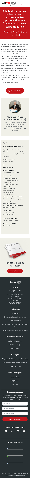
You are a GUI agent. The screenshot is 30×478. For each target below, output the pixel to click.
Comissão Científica (15, 321)
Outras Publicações (15, 366)
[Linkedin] (18, 431)
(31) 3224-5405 (15, 291)
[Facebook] (6, 431)
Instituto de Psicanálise (15, 341)
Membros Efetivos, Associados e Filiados (15, 331)
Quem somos (15, 313)
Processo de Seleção (15, 345)
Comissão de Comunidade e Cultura (15, 317)
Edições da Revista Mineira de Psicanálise (15, 359)
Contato (15, 384)
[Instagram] (12, 431)
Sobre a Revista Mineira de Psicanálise (15, 363)
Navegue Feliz (21, 475)
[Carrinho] (21, 3)
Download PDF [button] (16, 90)
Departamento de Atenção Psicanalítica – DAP (15, 326)
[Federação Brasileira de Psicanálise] (15, 465)
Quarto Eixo (15, 348)
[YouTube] (24, 431)
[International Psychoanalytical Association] (15, 450)
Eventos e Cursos (15, 377)
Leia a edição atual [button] (14, 271)
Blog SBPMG (15, 381)
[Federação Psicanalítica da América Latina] (15, 457)
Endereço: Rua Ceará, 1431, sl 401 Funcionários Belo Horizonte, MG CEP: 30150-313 (15, 300)
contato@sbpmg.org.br (15, 294)
